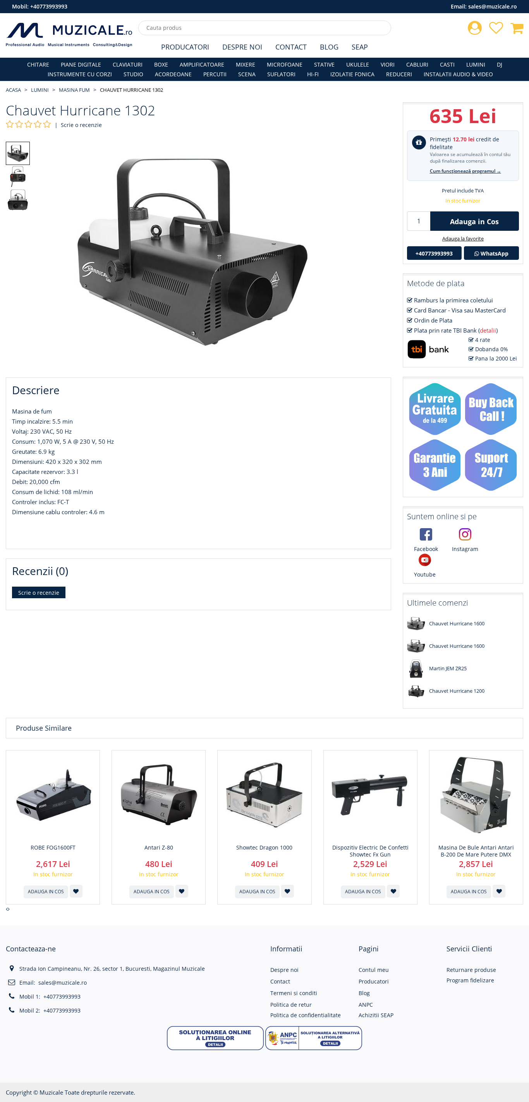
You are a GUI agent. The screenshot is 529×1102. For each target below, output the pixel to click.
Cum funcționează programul (465, 171)
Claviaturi (128, 64)
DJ (499, 64)
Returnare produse (471, 969)
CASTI (447, 64)
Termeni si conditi (293, 993)
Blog (329, 46)
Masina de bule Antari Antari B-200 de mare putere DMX (476, 851)
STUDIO (133, 74)
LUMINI (475, 64)
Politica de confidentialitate (305, 1015)
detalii (488, 330)
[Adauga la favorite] (76, 891)
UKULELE (357, 64)
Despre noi (284, 969)
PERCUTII (215, 74)
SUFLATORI (281, 74)
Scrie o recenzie (81, 125)
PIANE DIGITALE (81, 64)
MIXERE (245, 64)
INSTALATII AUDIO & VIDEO (458, 74)
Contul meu (374, 969)
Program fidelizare (470, 980)
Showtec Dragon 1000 (264, 847)
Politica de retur (291, 1004)
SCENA (247, 74)
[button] (215, 1037)
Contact (291, 46)
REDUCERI (399, 74)
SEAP (360, 46)
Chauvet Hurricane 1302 (131, 89)
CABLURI (417, 64)
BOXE (161, 64)
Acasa (13, 89)
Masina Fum (74, 89)
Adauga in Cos (474, 221)
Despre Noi (242, 46)
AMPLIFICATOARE (202, 64)
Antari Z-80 (158, 847)
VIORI (388, 64)
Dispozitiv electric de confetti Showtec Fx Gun (370, 851)
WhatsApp (493, 253)
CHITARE (38, 64)
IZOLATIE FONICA (352, 74)
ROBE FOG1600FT (53, 847)
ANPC (366, 1004)
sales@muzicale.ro (492, 6)
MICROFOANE (284, 64)
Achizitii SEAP (376, 1015)
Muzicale (51, 1092)
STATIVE (324, 64)
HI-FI (313, 74)
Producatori (185, 46)
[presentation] (7, 909)
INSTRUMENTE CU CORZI (80, 74)
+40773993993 (48, 6)
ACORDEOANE (173, 74)
